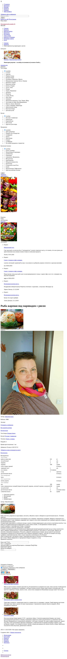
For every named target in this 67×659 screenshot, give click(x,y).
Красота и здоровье (9, 37)
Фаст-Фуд (8, 97)
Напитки (8, 94)
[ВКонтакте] (1, 572)
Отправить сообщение (7, 425)
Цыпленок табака (9, 615)
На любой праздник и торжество (15, 143)
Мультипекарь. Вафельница (13, 168)
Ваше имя (4, 542)
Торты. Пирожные (11, 90)
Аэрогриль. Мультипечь (12, 157)
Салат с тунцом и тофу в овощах (13, 260)
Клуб (5, 40)
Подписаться (4, 430)
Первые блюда (10, 76)
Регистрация (12, 19)
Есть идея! (7, 636)
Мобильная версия (6, 655)
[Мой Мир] (7, 572)
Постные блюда (10, 108)
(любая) (8, 116)
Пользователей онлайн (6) (8, 24)
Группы (6, 650)
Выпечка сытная (10, 84)
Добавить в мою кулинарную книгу (11, 450)
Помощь (6, 10)
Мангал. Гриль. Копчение (13, 104)
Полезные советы (9, 38)
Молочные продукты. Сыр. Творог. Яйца (17, 100)
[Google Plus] (9, 572)
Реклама (6, 7)
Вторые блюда (10, 77)
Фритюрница (9, 160)
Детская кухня (10, 110)
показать (3, 221)
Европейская (9, 121)
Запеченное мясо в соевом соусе (13, 599)
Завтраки (8, 99)
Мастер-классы (8, 31)
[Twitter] (3, 572)
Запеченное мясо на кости (11, 584)
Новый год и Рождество (12, 133)
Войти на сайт (5, 19)
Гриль (7, 167)
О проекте (7, 4)
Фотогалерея (7, 635)
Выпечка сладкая (11, 82)
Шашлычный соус (9, 247)
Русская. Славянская (11, 117)
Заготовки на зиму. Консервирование (16, 102)
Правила (6, 8)
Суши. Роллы (9, 95)
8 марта (8, 140)
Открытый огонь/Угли (12, 165)
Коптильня (9, 163)
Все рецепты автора (6, 427)
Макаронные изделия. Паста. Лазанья (16, 81)
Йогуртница (9, 158)
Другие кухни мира (11, 124)
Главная (6, 28)
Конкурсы (7, 32)
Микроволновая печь (12, 162)
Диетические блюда (11, 107)
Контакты (6, 5)
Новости (6, 638)
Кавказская (9, 119)
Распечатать (4, 453)
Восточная (9, 122)
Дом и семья (7, 35)
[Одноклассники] (5, 572)
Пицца (8, 89)
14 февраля (9, 135)
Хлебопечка (9, 153)
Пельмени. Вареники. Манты (14, 79)
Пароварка (9, 155)
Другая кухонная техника (13, 170)
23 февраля (9, 141)
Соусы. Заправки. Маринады (14, 105)
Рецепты (6, 30)
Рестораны (7, 34)
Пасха (7, 136)
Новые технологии (15, 632)
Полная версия (5, 656)
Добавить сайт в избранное (8, 14)
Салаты (8, 72)
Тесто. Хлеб (9, 87)
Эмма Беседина (9, 416)
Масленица (9, 138)
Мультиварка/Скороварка (13, 152)
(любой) (8, 71)
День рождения (10, 131)
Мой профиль (8, 11)
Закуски (8, 74)
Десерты (8, 92)
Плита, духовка (10, 150)
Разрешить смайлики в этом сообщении (14, 567)
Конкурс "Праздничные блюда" (13, 59)
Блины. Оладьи (10, 86)
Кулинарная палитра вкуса (11, 284)
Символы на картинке (7, 566)
